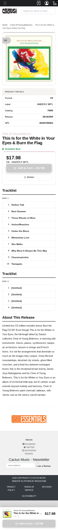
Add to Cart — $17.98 (31, 168)
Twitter (30, 447)
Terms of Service (29, 488)
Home (5, 25)
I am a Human (44, 466)
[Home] (9, 11)
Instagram (30, 450)
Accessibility (29, 496)
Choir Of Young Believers (21, 25)
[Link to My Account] (47, 3)
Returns (47, 487)
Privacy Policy (11, 488)
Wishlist (30, 177)
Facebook (29, 444)
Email (30, 454)
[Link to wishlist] (39, 3)
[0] (55, 3)
